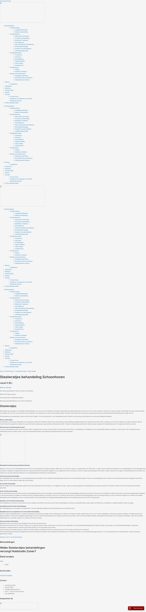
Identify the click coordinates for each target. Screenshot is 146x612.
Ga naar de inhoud (5, 1)
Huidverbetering (15, 34)
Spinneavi (18, 57)
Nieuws (7, 92)
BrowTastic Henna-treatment (23, 78)
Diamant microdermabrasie (23, 48)
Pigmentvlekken (20, 61)
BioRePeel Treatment (21, 40)
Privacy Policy (14, 96)
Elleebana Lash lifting (21, 75)
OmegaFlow (13, 84)
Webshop (8, 88)
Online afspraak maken (12, 103)
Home (2, 371)
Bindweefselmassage (21, 46)
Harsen (17, 69)
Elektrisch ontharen (21, 71)
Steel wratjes (19, 63)
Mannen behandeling (21, 32)
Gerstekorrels (19, 65)
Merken (7, 82)
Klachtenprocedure (16, 100)
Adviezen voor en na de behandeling (11, 537)
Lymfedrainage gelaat (21, 51)
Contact (7, 94)
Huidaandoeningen (15, 53)
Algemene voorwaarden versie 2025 (21, 98)
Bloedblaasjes (19, 59)
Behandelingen (9, 26)
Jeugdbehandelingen (21, 30)
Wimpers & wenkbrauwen (17, 73)
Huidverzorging (14, 28)
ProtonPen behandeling (22, 38)
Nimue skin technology (22, 36)
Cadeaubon (8, 86)
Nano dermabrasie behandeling (24, 44)
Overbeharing (14, 67)
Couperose (18, 55)
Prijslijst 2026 (9, 90)
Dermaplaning (19, 42)
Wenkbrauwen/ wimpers (22, 80)
